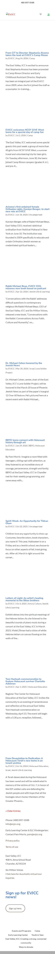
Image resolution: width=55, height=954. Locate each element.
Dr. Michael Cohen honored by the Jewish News (24, 364)
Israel (32, 368)
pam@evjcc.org (34, 834)
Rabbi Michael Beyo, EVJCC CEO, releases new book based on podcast (26, 287)
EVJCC (11, 58)
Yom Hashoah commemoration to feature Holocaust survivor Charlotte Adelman (25, 681)
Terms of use (12, 846)
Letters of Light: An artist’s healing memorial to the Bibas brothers (24, 599)
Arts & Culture (34, 603)
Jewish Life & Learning (39, 291)
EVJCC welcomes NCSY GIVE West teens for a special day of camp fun (25, 131)
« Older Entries (13, 810)
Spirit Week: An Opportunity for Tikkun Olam (27, 522)
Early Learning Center (18, 935)
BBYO (31, 445)
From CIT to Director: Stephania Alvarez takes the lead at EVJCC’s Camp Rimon (27, 54)
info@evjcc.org (13, 824)
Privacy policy (13, 840)
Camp (32, 58)
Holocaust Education (37, 687)
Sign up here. (15, 908)
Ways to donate (26, 947)
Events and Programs (21, 931)
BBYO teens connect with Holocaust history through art (25, 441)
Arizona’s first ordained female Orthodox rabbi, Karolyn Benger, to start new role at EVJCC (27, 209)
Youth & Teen (38, 935)
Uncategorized (35, 214)
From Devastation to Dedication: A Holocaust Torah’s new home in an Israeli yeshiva (24, 761)
